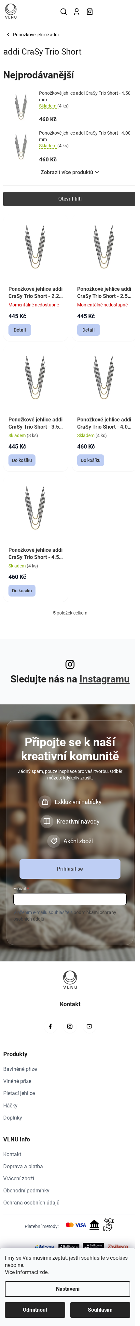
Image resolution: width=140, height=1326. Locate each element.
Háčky (10, 1106)
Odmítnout (35, 1310)
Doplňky (12, 1118)
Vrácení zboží (18, 1178)
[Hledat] (63, 11)
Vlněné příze (17, 1081)
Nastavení (67, 1289)
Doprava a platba (23, 1166)
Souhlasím (100, 1310)
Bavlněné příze (20, 1069)
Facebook (50, 1026)
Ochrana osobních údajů (31, 1203)
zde (43, 1272)
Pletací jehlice (19, 1093)
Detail (20, 330)
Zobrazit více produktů (67, 172)
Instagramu (104, 679)
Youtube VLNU (89, 1026)
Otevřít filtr (70, 199)
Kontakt (12, 1154)
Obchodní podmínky (26, 1190)
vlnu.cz (70, 1026)
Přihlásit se (70, 869)
